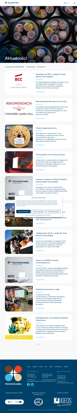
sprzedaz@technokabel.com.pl (34, 381)
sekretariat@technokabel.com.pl (65, 382)
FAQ (46, 366)
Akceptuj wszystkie (23, 211)
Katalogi (35, 366)
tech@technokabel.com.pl (48, 381)
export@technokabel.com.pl (49, 379)
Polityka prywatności (30, 215)
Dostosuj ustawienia (53, 211)
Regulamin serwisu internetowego (60, 410)
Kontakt (66, 366)
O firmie (41, 366)
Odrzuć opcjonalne (38, 211)
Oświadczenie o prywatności (44, 215)
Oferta (28, 366)
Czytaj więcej (40, 92)
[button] (12, 3)
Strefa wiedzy (30, 67)
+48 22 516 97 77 (31, 379)
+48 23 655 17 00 (61, 381)
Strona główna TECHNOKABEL (14, 67)
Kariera (51, 366)
